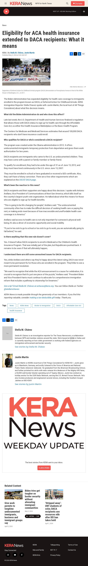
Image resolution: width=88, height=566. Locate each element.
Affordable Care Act (74, 305)
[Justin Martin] (7, 360)
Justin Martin (29, 53)
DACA (58, 305)
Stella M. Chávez (16, 53)
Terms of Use (73, 545)
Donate (78, 3)
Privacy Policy (55, 555)
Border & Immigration (43, 305)
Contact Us (72, 550)
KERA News (24, 305)
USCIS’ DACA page (27, 180)
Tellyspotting (55, 545)
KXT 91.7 (53, 550)
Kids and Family (38, 550)
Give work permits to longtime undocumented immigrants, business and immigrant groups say (13, 513)
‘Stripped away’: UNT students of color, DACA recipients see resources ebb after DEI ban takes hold (53, 512)
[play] (6, 11)
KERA (72, 338)
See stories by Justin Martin (28, 384)
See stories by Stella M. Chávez (30, 346)
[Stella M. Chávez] (7, 333)
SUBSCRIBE (44, 467)
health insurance (16, 311)
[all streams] (84, 11)
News (4, 25)
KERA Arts (36, 555)
